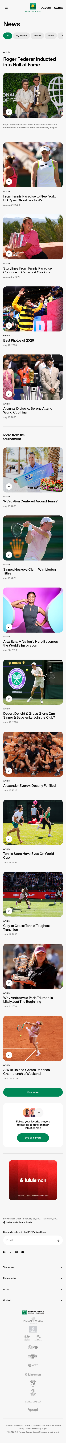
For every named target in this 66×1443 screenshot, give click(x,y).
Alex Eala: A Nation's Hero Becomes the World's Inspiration (30, 643)
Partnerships (9, 1278)
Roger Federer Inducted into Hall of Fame (29, 62)
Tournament (9, 1267)
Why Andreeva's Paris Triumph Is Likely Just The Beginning (28, 1000)
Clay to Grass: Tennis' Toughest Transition (26, 928)
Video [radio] (51, 35)
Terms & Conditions (14, 1425)
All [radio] (7, 35)
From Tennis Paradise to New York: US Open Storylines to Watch (29, 198)
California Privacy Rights (36, 1429)
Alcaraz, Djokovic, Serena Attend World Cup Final (27, 410)
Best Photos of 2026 (18, 340)
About (6, 1289)
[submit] (58, 1241)
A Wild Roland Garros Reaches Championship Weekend (26, 1072)
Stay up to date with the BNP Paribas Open (24, 1232)
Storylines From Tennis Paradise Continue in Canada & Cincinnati (27, 270)
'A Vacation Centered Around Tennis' (30, 501)
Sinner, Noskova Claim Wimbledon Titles (29, 571)
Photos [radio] (37, 35)
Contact (7, 1300)
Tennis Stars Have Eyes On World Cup (28, 855)
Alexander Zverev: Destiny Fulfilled (29, 785)
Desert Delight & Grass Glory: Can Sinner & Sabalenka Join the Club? (29, 715)
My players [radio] (21, 35)
